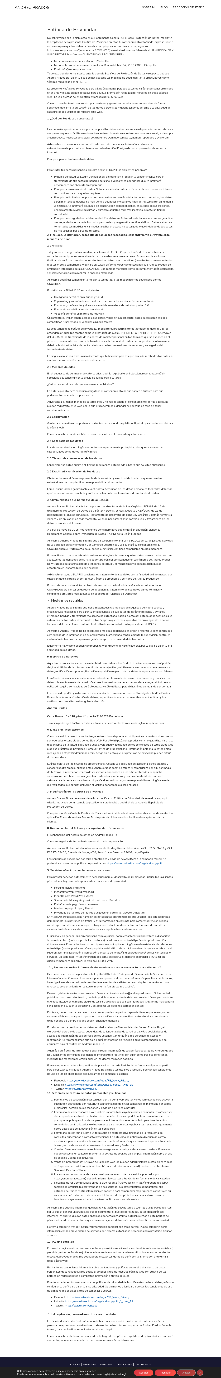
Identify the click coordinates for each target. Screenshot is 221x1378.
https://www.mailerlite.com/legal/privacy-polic (135, 863)
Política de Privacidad (72, 29)
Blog (164, 7)
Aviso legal (106, 1364)
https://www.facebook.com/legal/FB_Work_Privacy (98, 1080)
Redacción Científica (189, 7)
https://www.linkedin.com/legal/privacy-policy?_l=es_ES (99, 1085)
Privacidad (89, 1364)
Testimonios (143, 1364)
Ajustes (186, 1372)
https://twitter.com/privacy (81, 1089)
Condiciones (124, 1364)
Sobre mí (148, 7)
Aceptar (143, 1372)
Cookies (75, 1364)
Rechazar (165, 1372)
